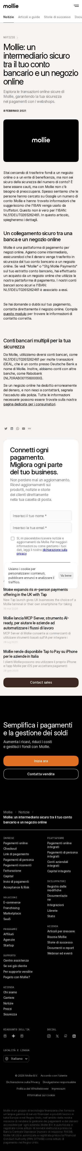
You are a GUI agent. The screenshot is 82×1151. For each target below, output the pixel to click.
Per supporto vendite (17, 971)
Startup (8, 945)
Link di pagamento (16, 854)
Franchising (11, 908)
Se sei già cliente (15, 966)
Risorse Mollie (56, 937)
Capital (8, 876)
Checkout (10, 848)
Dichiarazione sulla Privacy (23, 1082)
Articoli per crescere (61, 931)
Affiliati (8, 934)
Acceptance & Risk (16, 887)
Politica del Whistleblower (33, 1088)
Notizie (9, 37)
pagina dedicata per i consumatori (29, 404)
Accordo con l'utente (54, 1075)
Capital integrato (59, 871)
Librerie (52, 910)
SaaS (7, 919)
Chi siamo (10, 992)
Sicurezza (10, 1014)
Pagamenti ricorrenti (17, 865)
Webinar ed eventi (60, 953)
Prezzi (7, 1009)
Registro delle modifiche (57, 888)
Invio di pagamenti (16, 881)
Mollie (8, 812)
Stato (51, 916)
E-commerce (12, 902)
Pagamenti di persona (18, 859)
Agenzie (9, 939)
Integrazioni (55, 905)
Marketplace (12, 913)
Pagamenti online (15, 843)
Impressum (58, 1088)
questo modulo (14, 314)
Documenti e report (60, 948)
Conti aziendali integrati (58, 863)
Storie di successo (60, 942)
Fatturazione (12, 870)
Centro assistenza (16, 960)
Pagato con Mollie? (16, 977)
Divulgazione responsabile (59, 1082)
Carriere (8, 997)
